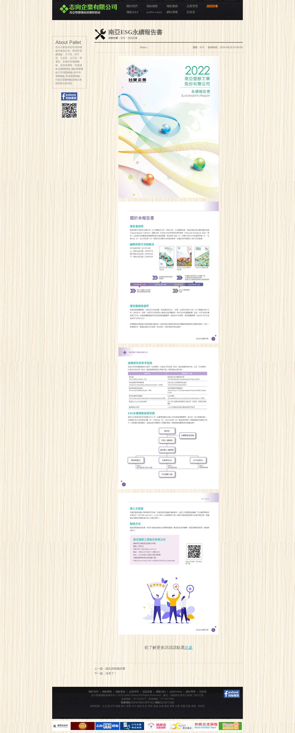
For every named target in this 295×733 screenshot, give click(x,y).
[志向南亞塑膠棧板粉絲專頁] (69, 96)
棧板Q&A (132, 12)
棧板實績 (172, 6)
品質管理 (192, 6)
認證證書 (212, 6)
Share (143, 47)
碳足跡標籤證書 (115, 668)
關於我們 (132, 6)
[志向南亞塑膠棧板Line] (69, 110)
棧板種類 (152, 6)
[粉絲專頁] (232, 694)
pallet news (154, 12)
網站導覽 (172, 12)
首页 (122, 38)
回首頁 (191, 12)
